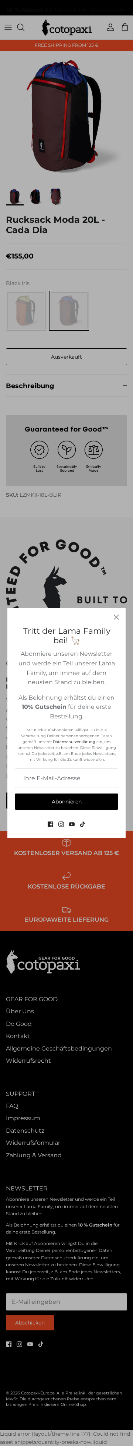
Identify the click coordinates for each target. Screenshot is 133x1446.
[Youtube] (72, 824)
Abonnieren (67, 801)
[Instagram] (61, 824)
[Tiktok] (82, 824)
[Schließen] (116, 617)
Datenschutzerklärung (74, 741)
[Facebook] (50, 824)
